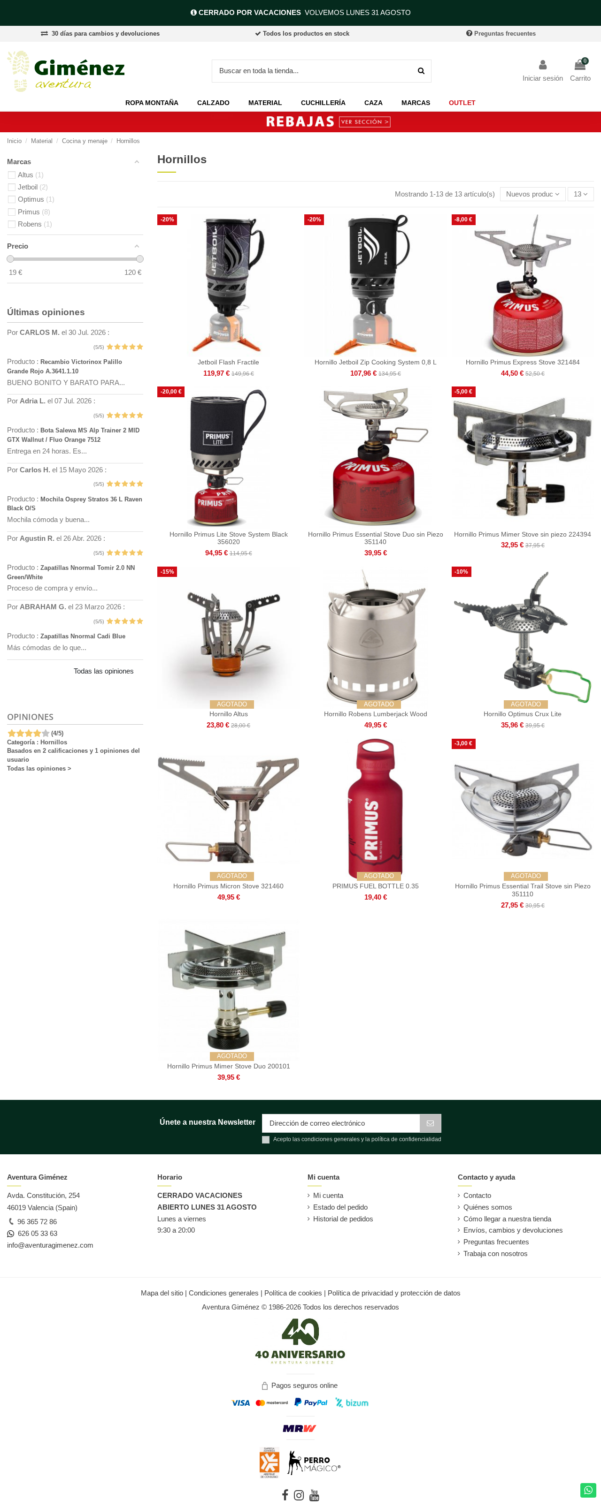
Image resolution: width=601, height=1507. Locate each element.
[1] (109, 347)
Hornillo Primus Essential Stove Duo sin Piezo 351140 (375, 538)
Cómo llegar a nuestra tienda (507, 1219)
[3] (124, 347)
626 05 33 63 (35, 1233)
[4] (132, 347)
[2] (117, 347)
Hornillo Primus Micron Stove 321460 (228, 886)
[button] (152, 103)
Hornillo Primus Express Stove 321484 (523, 362)
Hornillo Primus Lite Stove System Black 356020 (229, 538)
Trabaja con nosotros (495, 1253)
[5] (139, 347)
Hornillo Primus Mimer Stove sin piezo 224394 (522, 534)
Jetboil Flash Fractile (228, 362)
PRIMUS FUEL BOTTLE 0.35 (375, 886)
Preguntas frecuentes (505, 33)
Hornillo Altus (228, 714)
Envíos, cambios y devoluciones (513, 1230)
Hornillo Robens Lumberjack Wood (375, 714)
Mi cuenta (328, 1195)
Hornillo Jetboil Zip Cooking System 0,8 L (376, 362)
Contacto (477, 1195)
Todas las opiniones (104, 671)
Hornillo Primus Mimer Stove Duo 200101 (228, 1066)
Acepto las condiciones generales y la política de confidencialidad (357, 1139)
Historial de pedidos (343, 1219)
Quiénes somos (487, 1207)
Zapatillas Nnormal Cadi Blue (82, 636)
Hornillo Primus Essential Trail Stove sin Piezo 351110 (523, 890)
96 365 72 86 (36, 1222)
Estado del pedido (340, 1207)
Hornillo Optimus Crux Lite (523, 714)
